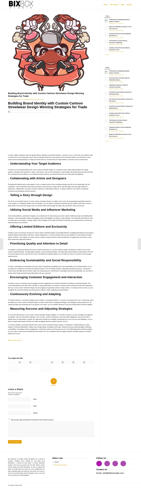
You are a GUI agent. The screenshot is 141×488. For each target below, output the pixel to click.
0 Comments (19, 99)
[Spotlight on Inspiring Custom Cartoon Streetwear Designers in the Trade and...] (139, 244)
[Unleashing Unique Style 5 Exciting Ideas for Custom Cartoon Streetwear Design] (67, 366)
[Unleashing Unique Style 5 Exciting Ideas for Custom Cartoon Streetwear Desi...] (1, 244)
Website (35, 413)
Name (35, 399)
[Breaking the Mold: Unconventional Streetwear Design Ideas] (13, 366)
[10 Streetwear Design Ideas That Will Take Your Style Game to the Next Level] (45, 366)
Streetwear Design (29, 99)
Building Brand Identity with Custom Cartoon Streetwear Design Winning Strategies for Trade (47, 105)
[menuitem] (105, 4)
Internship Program (60, 465)
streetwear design (17, 340)
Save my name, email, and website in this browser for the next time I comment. (32, 419)
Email (35, 406)
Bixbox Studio (40, 99)
